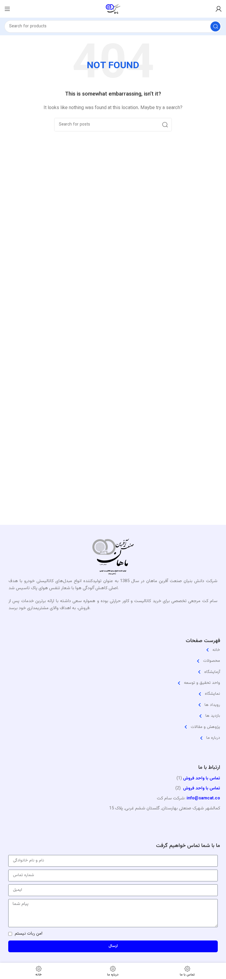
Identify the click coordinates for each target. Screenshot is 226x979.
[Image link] (113, 558)
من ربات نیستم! (28, 933)
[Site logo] (113, 9)
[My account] (219, 9)
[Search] (215, 26)
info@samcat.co (203, 798)
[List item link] (113, 650)
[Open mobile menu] (7, 9)
